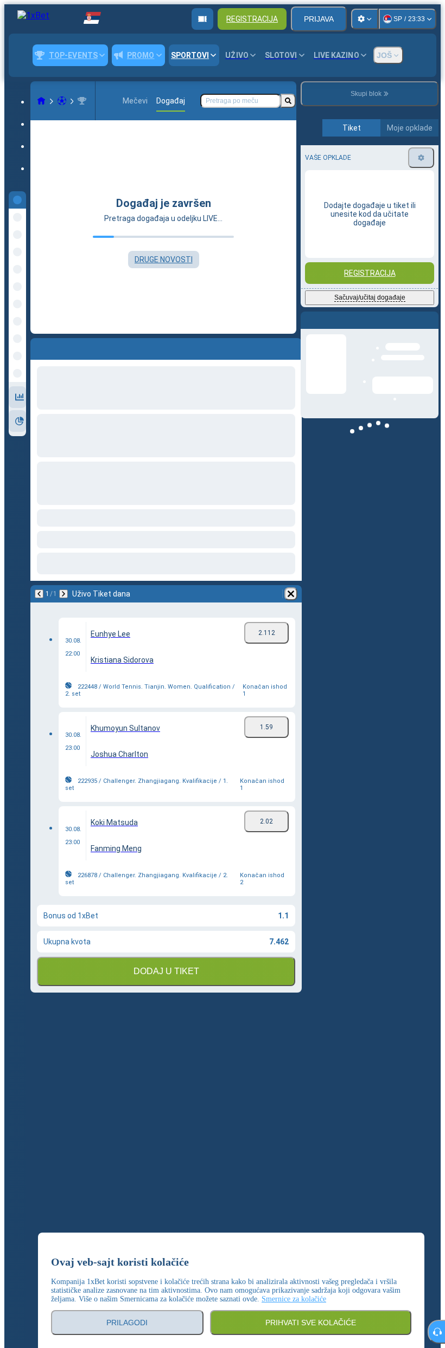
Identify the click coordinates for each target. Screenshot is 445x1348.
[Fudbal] (61, 101)
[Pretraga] (288, 101)
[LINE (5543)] (41, 101)
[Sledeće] (67, 346)
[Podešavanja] (364, 19)
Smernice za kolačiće (294, 1299)
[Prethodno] (39, 346)
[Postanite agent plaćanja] (202, 19)
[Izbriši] (290, 346)
